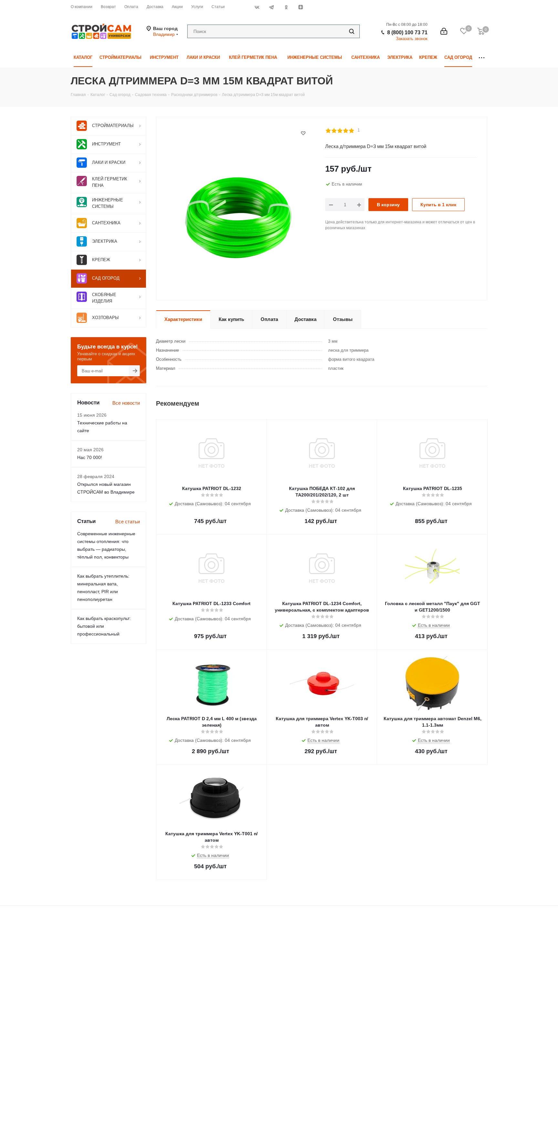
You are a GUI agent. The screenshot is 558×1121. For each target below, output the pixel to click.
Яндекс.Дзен (300, 7)
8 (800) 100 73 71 (407, 32)
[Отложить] (303, 133)
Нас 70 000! (89, 457)
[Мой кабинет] (443, 31)
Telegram (271, 7)
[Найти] (351, 31)
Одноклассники (286, 7)
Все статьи (127, 521)
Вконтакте (257, 7)
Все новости (126, 403)
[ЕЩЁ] (481, 57)
